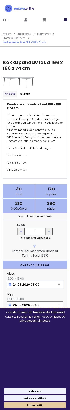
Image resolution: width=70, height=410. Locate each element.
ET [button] (5, 20)
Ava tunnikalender (35, 265)
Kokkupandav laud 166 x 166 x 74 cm (24, 42)
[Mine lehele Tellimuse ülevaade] (44, 20)
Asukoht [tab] (25, 94)
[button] (62, 19)
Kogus (21, 225)
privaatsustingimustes (35, 320)
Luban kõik (35, 405)
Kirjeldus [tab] (10, 94)
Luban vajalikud (35, 398)
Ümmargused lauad (14, 37)
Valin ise (35, 391)
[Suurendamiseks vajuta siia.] (18, 82)
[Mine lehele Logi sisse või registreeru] (26, 20)
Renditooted (24, 33)
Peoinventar (44, 33)
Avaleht (7, 33)
